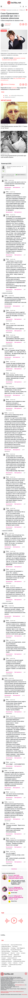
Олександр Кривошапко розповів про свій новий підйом (13, 156)
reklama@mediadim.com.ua (20, 984)
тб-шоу (21, 963)
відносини (16, 954)
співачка (15, 963)
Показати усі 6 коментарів (7, 293)
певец (6, 95)
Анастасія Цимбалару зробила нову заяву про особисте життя (15, 877)
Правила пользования (4, 991)
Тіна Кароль (15, 951)
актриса (23, 953)
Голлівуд (13, 948)
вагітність (4, 954)
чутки (9, 966)
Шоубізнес (3, 30)
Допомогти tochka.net (13, 10)
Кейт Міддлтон (21, 948)
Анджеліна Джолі (6, 946)
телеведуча (4, 964)
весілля (10, 954)
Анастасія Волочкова (16, 944)
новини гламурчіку (6, 959)
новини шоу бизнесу (6, 961)
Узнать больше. (24, 994)
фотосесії (3, 966)
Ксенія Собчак (5, 949)
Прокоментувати (8, 187)
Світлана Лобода (5, 951)
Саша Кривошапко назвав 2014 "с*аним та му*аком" (14, 127)
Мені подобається (16, 187)
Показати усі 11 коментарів (7, 603)
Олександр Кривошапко (17, 95)
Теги (2, 940)
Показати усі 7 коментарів (7, 530)
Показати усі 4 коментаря (7, 345)
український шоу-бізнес (15, 964)
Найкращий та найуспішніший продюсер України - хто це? (15, 889)
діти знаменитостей (6, 956)
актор (17, 953)
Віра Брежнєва (5, 948)
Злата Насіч (8, 24)
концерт (3, 958)
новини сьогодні (17, 959)
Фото (21, 951)
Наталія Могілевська (16, 949)
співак (9, 963)
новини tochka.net (12, 958)
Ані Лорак (15, 946)
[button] (23, 6)
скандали (3, 963)
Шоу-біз (13, 953)
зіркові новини (17, 956)
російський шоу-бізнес (19, 961)
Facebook (13, 87)
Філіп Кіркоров (5, 953)
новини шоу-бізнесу (10, 97)
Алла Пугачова (5, 944)
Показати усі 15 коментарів (7, 675)
